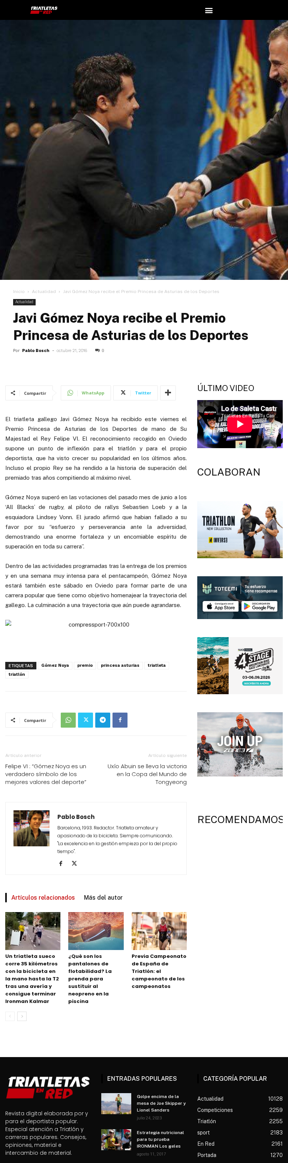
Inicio (19, 291)
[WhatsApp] (68, 720)
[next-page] (22, 1016)
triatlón (17, 674)
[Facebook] (120, 720)
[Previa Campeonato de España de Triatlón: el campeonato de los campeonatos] (159, 931)
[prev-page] (10, 1016)
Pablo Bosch (36, 350)
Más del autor (103, 897)
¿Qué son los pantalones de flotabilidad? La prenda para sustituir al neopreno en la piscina (90, 979)
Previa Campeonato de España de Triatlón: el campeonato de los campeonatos (159, 971)
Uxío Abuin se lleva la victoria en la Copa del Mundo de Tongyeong (147, 774)
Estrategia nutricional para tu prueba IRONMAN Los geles (160, 1139)
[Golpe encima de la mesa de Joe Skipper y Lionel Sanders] (116, 1103)
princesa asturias (120, 665)
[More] (168, 392)
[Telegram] (102, 720)
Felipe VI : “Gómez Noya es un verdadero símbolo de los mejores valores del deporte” (45, 774)
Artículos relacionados (43, 897)
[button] (209, 10)
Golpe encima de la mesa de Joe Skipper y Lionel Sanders (161, 1103)
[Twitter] (85, 720)
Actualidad (44, 291)
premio (85, 665)
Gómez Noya (55, 665)
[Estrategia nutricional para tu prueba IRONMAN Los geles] (116, 1139)
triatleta (157, 665)
